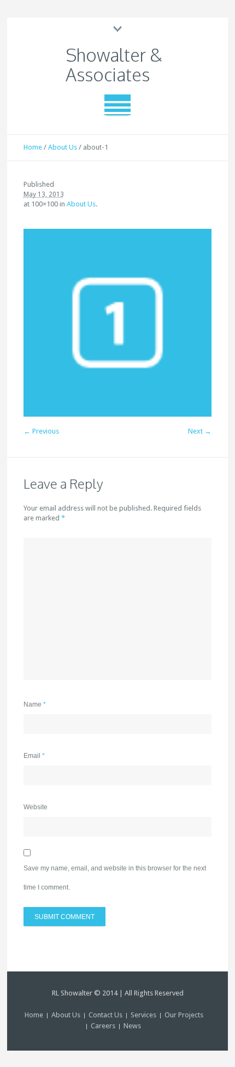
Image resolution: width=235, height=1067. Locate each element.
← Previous (41, 431)
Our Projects (183, 1015)
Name (35, 704)
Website (36, 807)
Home (33, 147)
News (132, 1026)
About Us (62, 147)
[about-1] (118, 323)
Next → (200, 431)
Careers (103, 1026)
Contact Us (105, 1015)
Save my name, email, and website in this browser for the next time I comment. (115, 877)
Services (143, 1015)
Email (34, 756)
